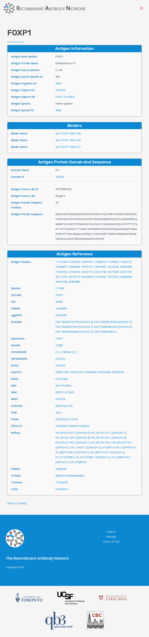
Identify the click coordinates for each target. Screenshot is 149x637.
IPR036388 (103, 372)
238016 (59, 176)
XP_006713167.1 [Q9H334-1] (108, 452)
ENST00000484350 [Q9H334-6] (113, 326)
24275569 (113, 272)
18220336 (113, 266)
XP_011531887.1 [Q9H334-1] (93, 457)
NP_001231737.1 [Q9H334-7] (108, 432)
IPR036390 (117, 372)
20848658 (126, 276)
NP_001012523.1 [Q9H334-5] (72, 432)
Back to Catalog (17, 503)
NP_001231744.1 (101, 442)
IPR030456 (89, 372)
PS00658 (60, 426)
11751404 (61, 262)
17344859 (113, 262)
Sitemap (111, 536)
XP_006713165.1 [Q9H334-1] (119, 447)
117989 (59, 288)
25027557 (126, 272)
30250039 (87, 276)
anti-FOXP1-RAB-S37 (68, 147)
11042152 (126, 262)
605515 (59, 392)
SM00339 (61, 469)
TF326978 (61, 482)
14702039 (74, 262)
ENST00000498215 (105, 331)
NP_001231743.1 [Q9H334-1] (72, 442)
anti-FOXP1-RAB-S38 (68, 133)
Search (111, 531)
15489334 (100, 262)
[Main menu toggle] (141, 8)
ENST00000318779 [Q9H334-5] (74, 322)
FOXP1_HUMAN (64, 96)
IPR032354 (75, 372)
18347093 (100, 266)
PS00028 (84, 426)
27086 (59, 345)
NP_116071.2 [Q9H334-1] (86, 447)
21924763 (61, 272)
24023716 (87, 272)
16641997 (87, 262)
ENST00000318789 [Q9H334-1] (113, 322)
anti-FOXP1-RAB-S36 (68, 140)
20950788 (126, 266)
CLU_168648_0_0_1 (66, 352)
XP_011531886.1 (65, 457)
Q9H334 (60, 90)
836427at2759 (64, 406)
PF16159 (72, 419)
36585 (59, 301)
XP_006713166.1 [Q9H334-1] (72, 452)
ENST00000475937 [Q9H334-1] (74, 326)
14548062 (61, 308)
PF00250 (60, 419)
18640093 (74, 266)
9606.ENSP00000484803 (69, 475)
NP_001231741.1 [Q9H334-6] (108, 437)
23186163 (74, 272)
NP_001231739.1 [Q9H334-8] (72, 437)
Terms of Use (111, 541)
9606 (58, 83)
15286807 (61, 266)
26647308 (61, 281)
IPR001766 (61, 372)
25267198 (100, 272)
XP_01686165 (78, 462)
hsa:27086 (61, 379)
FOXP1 (59, 295)
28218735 (74, 276)
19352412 (113, 276)
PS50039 (72, 426)
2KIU (58, 412)
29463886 (74, 281)
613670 (69, 392)
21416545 (100, 276)
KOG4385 (61, 315)
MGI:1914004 (63, 385)
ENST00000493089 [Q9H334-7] (74, 331)
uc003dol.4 (61, 489)
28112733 (61, 276)
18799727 (87, 266)
